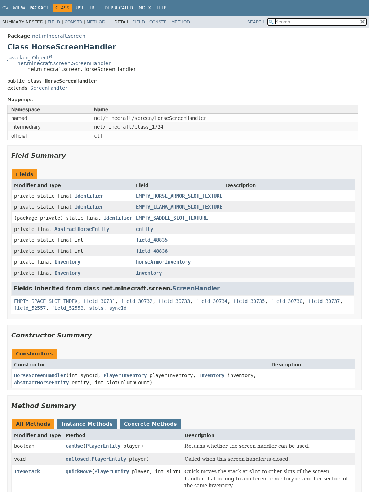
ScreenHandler (49, 88)
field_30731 (99, 301)
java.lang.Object (28, 58)
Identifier (89, 196)
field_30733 (174, 301)
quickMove (79, 471)
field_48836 (152, 251)
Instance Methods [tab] (87, 424)
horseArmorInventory (163, 262)
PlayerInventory (125, 375)
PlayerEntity (103, 446)
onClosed (77, 459)
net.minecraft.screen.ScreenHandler (64, 63)
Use (80, 7)
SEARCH (255, 21)
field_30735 (249, 301)
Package (39, 7)
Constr (73, 21)
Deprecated (119, 7)
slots (96, 308)
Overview (13, 7)
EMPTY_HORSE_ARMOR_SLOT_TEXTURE (179, 196)
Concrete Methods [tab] (150, 424)
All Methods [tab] (33, 424)
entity (144, 229)
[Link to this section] (71, 155)
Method (95, 21)
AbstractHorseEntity (81, 229)
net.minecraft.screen (58, 36)
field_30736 (286, 301)
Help (160, 7)
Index (144, 7)
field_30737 (324, 301)
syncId (117, 308)
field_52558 (67, 308)
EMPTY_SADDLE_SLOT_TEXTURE (172, 218)
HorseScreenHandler (40, 375)
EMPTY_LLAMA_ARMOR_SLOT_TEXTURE (179, 207)
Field (54, 21)
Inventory (67, 262)
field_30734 (211, 301)
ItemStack (27, 471)
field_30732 (136, 301)
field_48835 (152, 240)
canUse (74, 446)
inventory (149, 273)
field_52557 (30, 308)
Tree (94, 7)
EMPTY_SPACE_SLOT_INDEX (45, 301)
